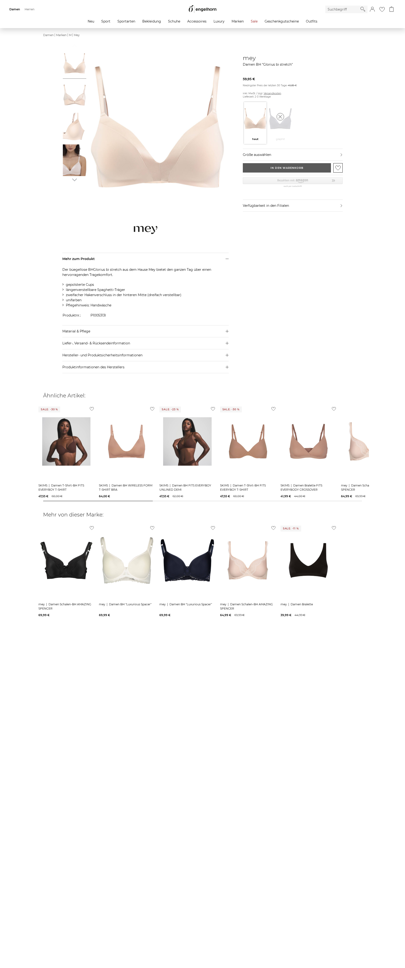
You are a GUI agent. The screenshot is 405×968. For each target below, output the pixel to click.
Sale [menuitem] (254, 21)
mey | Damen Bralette (297, 604)
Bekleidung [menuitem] (151, 21)
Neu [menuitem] (91, 21)
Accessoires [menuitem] (196, 21)
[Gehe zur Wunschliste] (382, 9)
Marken (61, 35)
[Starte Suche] (362, 9)
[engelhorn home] (202, 9)
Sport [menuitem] (105, 21)
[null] (66, 441)
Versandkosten (272, 93)
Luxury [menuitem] (219, 21)
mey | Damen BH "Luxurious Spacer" (125, 604)
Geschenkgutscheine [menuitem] (282, 21)
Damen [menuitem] (14, 9)
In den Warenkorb (286, 167)
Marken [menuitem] (238, 21)
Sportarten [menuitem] (126, 21)
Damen (48, 35)
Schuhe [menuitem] (174, 21)
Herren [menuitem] (29, 9)
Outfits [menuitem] (311, 21)
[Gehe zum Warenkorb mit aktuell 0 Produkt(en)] (391, 9)
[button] (372, 9)
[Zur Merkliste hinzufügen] (338, 168)
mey (77, 35)
